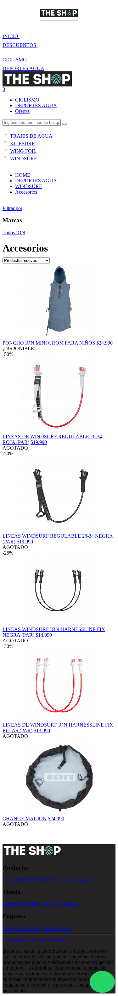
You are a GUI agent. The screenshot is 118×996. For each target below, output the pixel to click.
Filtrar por (12, 208)
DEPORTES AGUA (23, 68)
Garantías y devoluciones (45, 928)
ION (20, 232)
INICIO (11, 36)
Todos (9, 232)
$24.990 (104, 343)
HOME (22, 175)
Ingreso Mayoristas (21, 904)
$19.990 (39, 442)
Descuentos (81, 880)
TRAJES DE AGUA (31, 136)
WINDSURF (23, 158)
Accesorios (26, 192)
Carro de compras (59, 904)
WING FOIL (23, 151)
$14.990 (44, 635)
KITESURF (22, 143)
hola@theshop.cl (53, 939)
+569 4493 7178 (19, 939)
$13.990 (42, 730)
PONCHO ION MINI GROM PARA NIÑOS (49, 343)
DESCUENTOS (20, 45)
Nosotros (11, 928)
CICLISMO (15, 59)
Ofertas (22, 111)
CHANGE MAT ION (25, 818)
